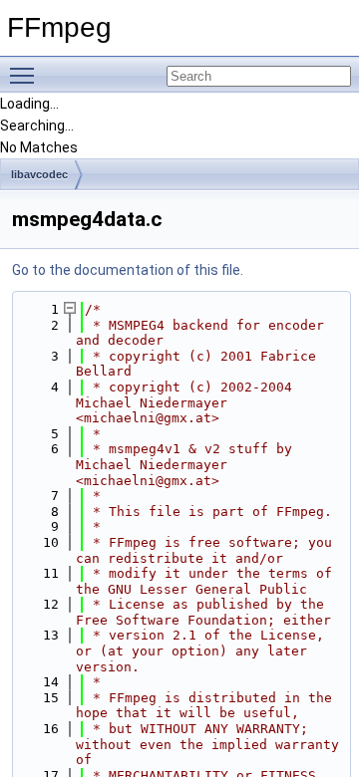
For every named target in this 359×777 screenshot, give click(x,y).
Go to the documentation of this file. (127, 270)
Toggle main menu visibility (26, 75)
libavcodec (39, 174)
